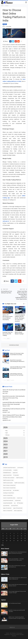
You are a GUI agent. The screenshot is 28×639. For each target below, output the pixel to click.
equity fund (15, 472)
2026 (5, 427)
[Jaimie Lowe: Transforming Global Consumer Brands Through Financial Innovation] (4, 618)
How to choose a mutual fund (9, 485)
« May (2, 545)
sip (14, 503)
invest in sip (19, 498)
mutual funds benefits (7, 503)
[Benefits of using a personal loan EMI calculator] (4, 612)
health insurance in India (8, 480)
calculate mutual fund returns (9, 467)
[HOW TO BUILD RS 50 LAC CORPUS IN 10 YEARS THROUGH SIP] (4, 579)
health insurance (19, 477)
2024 (5, 441)
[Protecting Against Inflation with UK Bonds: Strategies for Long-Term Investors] (20, 309)
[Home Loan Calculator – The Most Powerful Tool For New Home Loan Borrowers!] (4, 560)
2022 (5, 448)
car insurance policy (7, 470)
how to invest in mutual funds (9, 487)
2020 (5, 454)
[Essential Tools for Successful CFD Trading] (8, 327)
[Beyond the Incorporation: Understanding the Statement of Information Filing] (6, 361)
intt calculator (16, 490)
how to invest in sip (7, 490)
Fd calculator (16, 475)
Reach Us (12, 627)
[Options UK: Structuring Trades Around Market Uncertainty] (8, 309)
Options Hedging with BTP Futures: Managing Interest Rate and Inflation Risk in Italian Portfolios (14, 417)
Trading (4, 24)
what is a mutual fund (7, 510)
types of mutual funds (17, 508)
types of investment (7, 508)
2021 (5, 451)
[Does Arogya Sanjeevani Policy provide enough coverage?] (4, 593)
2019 (5, 457)
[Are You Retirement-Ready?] (4, 605)
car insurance (20, 467)
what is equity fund (18, 510)
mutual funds (18, 500)
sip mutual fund (14, 505)
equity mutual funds (7, 475)
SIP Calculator (20, 503)
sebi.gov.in (6, 221)
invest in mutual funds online (9, 498)
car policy (15, 470)
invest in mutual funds (7, 495)
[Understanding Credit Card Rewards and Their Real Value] (6, 375)
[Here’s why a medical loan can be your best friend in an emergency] (4, 567)
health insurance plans (8, 482)
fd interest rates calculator (8, 477)
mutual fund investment (8, 500)
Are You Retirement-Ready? (15, 603)
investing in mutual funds (8, 492)
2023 (5, 444)
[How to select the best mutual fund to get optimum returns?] (4, 586)
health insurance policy (19, 482)
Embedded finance (7, 472)
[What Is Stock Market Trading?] (20, 327)
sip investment (6, 505)
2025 (5, 438)
